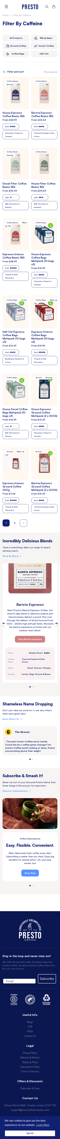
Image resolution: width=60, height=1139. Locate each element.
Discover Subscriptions (15, 790)
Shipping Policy (30, 1062)
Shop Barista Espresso (30, 639)
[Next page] (23, 523)
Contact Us (30, 1035)
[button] (46, 6)
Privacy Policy (30, 1052)
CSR (30, 1026)
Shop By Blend (10, 556)
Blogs (30, 1022)
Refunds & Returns (30, 1057)
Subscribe (47, 979)
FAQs (30, 1031)
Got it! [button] (30, 1133)
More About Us (11, 719)
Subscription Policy (30, 1066)
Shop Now (30, 873)
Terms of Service (30, 1071)
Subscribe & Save (30, 1088)
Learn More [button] (42, 1125)
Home (6, 15)
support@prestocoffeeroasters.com (30, 1110)
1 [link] (6, 523)
